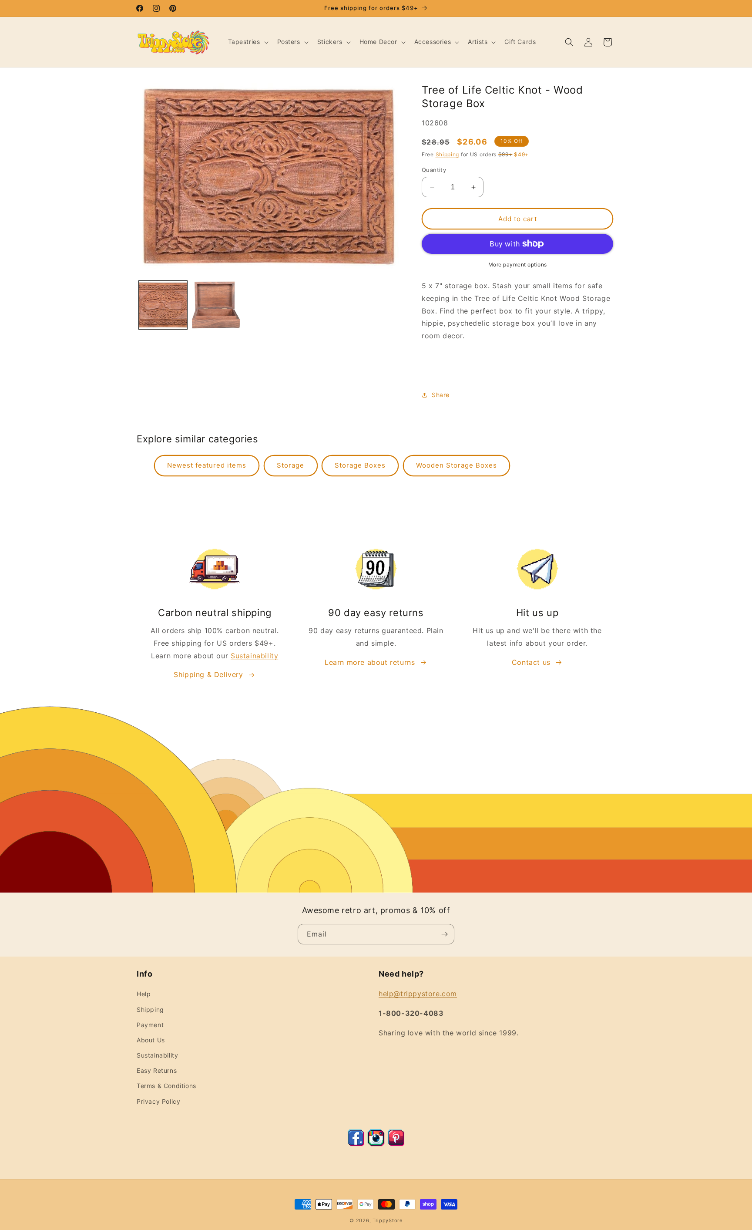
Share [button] (441, 394)
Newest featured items (206, 465)
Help (144, 993)
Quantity (434, 169)
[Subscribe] (444, 934)
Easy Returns (157, 1070)
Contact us (531, 662)
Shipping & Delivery (208, 674)
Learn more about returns (370, 662)
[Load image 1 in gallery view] (163, 305)
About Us (151, 1040)
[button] (247, 42)
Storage (290, 465)
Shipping (448, 154)
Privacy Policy (158, 1101)
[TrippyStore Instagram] (376, 1143)
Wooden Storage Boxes (456, 465)
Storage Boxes (360, 465)
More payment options (517, 264)
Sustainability (254, 655)
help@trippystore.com (418, 993)
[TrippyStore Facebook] (356, 1143)
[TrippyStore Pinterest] (396, 1143)
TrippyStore (388, 1220)
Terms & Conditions (166, 1085)
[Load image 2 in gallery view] (215, 305)
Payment (150, 1024)
